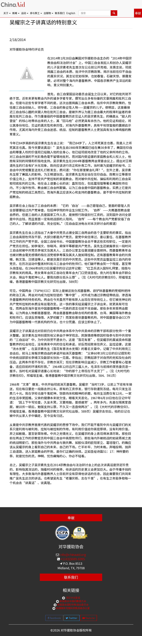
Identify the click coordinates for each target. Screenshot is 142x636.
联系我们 (60, 13)
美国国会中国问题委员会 (72, 601)
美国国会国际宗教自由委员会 (72, 604)
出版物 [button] (47, 13)
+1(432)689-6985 (72, 559)
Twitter (72, 618)
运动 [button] (23, 13)
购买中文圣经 (72, 597)
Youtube (90, 618)
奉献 (138, 13)
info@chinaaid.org (72, 554)
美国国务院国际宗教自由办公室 (72, 608)
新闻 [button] (15, 13)
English (70, 13)
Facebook (55, 618)
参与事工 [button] (35, 13)
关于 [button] (6, 13)
